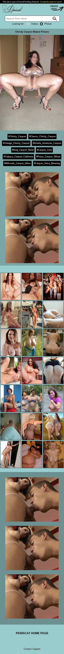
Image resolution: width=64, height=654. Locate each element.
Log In (59, 2)
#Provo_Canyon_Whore (48, 156)
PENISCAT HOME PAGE (32, 633)
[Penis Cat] (11, 12)
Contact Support (32, 649)
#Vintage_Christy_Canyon (16, 143)
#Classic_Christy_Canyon (42, 136)
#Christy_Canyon (17, 136)
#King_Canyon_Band (23, 150)
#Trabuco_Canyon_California (18, 156)
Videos (34, 23)
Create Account (47, 2)
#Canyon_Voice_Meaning (47, 163)
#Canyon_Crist (44, 150)
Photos (48, 23)
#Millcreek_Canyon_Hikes (17, 163)
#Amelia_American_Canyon (47, 143)
